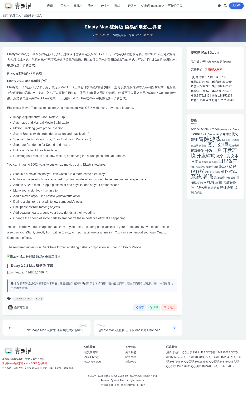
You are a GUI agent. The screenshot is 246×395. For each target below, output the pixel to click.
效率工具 (223, 156)
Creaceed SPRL (22, 298)
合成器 (194, 145)
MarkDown (233, 129)
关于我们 (130, 352)
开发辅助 (206, 155)
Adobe (195, 129)
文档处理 (213, 161)
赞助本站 (130, 361)
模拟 (193, 167)
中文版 (216, 134)
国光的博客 (91, 352)
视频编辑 (214, 182)
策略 (217, 172)
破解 (232, 166)
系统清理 (219, 177)
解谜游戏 (213, 187)
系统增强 (202, 177)
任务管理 (225, 134)
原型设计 (235, 140)
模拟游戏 (200, 166)
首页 (5, 15)
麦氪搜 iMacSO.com (114, 375)
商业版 (203, 145)
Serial (195, 134)
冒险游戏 (210, 139)
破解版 (197, 171)
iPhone (223, 129)
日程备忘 (228, 160)
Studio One (206, 134)
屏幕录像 (197, 151)
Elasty (39, 298)
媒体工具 (15, 15)
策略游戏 (229, 171)
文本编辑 (203, 161)
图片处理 (217, 145)
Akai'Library (91, 356)
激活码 (223, 166)
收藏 (155, 307)
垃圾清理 (234, 145)
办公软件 (226, 140)
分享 (141, 307)
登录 (238, 5)
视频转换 (229, 183)
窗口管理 (209, 172)
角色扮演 (199, 187)
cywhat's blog (92, 361)
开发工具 (213, 150)
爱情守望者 (21, 307)
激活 (216, 167)
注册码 (209, 166)
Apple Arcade (210, 129)
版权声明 (130, 356)
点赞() (171, 307)
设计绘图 (226, 188)
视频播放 (28, 15)
